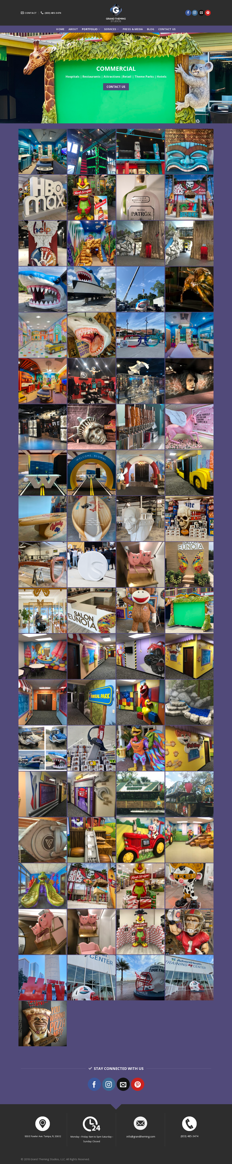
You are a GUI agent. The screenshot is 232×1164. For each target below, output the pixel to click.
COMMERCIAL (116, 68)
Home (60, 29)
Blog (150, 29)
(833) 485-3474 (189, 1136)
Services (110, 29)
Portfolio (90, 29)
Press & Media (133, 29)
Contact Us (167, 29)
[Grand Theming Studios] (116, 13)
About (73, 29)
